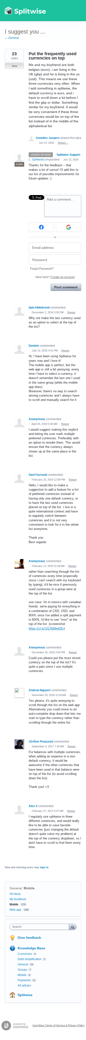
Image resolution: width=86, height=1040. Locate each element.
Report (71, 312)
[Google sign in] (68, 227)
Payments (24, 980)
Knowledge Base (31, 948)
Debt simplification (30, 959)
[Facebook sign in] (41, 227)
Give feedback (29, 937)
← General (12, 38)
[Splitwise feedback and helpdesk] (25, 10)
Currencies (25, 954)
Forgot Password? (42, 268)
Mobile (29, 888)
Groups (22, 969)
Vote (14, 66)
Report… (63, 142)
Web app (15, 909)
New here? (55, 277)
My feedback (18, 899)
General (16, 888)
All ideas (15, 894)
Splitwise (25, 995)
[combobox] (40, 926)
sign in (44, 867)
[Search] (72, 927)
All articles (24, 985)
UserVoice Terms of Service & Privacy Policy (58, 1025)
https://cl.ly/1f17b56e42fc (46, 628)
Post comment (66, 287)
